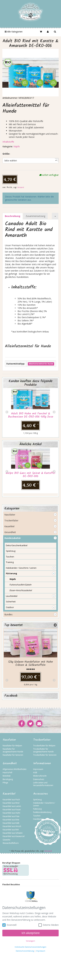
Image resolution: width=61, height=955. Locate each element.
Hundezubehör (12, 538)
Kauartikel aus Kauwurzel (14, 836)
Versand (20, 187)
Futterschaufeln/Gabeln (20, 584)
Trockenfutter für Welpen (44, 745)
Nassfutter (9, 514)
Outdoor (10, 607)
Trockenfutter (11, 520)
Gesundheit (10, 532)
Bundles (8, 614)
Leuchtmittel (11, 596)
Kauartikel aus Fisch (11, 799)
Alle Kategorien (15, 31)
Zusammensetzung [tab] (35, 216)
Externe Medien (51, 924)
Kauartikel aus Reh (11, 829)
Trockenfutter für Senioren (44, 755)
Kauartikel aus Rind (11, 803)
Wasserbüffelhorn (11, 843)
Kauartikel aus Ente (11, 819)
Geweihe (6, 839)
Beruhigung (8, 779)
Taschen (10, 556)
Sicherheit (10, 601)
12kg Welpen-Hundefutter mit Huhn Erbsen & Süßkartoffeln (30, 663)
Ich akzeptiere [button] (31, 933)
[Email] (39, 723)
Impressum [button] (40, 951)
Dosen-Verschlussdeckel (20, 590)
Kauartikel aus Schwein (13, 833)
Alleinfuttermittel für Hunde (41, 364)
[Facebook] (21, 723)
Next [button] (54, 412)
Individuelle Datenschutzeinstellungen (30, 947)
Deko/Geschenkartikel (16, 545)
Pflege (5, 782)
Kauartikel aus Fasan (12, 809)
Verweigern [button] (30, 941)
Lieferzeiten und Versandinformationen (43, 784)
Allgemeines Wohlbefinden (14, 769)
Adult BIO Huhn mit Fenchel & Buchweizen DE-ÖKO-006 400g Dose (30, 415)
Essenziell (11, 924)
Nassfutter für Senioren (13, 755)
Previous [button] (7, 412)
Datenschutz (38, 779)
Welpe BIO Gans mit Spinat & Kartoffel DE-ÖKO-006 (30, 475)
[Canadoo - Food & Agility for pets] (30, 12)
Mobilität (6, 775)
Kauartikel (9, 526)
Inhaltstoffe (8, 141)
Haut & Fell (7, 772)
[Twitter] (30, 723)
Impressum (38, 769)
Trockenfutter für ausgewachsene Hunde (43, 750)
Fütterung (11, 573)
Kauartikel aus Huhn (11, 812)
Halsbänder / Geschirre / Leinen (21, 567)
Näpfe (16, 146)
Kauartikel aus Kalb (11, 823)
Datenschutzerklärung (25, 951)
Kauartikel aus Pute (11, 816)
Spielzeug (10, 550)
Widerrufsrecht (39, 775)
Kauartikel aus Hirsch (12, 826)
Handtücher (38, 819)
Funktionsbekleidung (42, 812)
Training (10, 562)
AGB (35, 772)
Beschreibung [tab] (12, 216)
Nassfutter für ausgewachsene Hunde (13, 750)
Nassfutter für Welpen (12, 745)
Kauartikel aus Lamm (12, 806)
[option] (30, 412)
